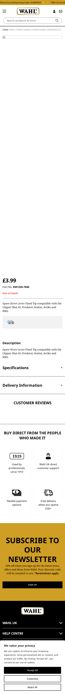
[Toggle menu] (4, 11)
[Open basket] (60, 11)
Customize (32, 678)
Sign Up (32, 584)
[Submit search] (57, 20)
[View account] (54, 11)
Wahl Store (16, 29)
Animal (27, 29)
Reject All (32, 687)
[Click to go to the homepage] (28, 11)
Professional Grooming (44, 29)
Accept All (32, 670)
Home (5, 29)
